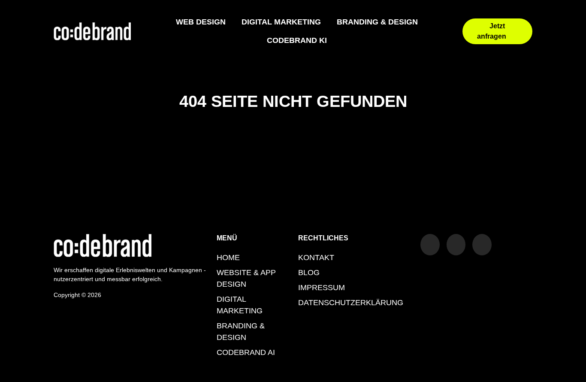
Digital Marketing (281, 22)
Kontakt (316, 257)
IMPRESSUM (321, 287)
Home (228, 257)
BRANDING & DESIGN (377, 22)
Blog (309, 272)
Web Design (201, 22)
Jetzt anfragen (491, 31)
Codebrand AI (246, 352)
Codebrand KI (297, 40)
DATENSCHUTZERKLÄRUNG (350, 302)
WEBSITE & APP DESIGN (246, 278)
